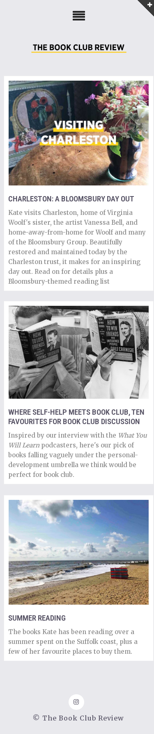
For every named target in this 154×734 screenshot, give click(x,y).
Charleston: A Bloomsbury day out (71, 198)
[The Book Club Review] (79, 50)
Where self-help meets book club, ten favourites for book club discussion (76, 416)
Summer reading (37, 618)
